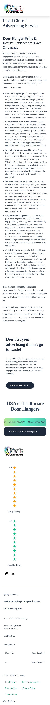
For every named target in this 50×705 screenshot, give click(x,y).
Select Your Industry (30, 682)
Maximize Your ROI (19, 385)
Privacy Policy (29, 688)
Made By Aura (9, 701)
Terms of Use (11, 694)
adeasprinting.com (13, 608)
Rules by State (11, 688)
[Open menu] (43, 8)
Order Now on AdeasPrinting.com (23, 431)
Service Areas (11, 682)
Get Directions (9, 636)
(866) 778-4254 (11, 594)
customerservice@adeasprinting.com (22, 601)
